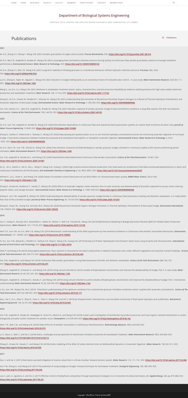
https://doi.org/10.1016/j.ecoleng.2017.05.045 (21, 369)
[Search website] (174, 2)
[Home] (163, 37)
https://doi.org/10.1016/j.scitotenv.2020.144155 (80, 112)
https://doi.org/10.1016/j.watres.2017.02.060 (166, 360)
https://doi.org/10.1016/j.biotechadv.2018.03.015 (23, 328)
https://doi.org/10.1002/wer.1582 (20, 83)
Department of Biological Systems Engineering (94, 15)
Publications (172, 37)
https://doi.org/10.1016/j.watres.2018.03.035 (20, 347)
